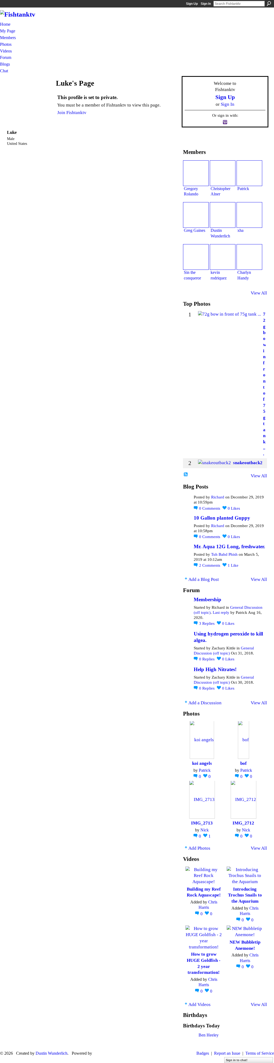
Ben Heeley (209, 1035)
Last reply (221, 612)
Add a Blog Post (203, 579)
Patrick (243, 188)
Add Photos (199, 848)
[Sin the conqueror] (196, 257)
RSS (186, 474)
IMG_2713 (202, 823)
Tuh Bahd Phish (224, 554)
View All (259, 293)
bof (243, 763)
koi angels (202, 763)
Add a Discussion (205, 702)
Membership (207, 599)
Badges (202, 1053)
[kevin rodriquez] (222, 257)
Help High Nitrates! (215, 669)
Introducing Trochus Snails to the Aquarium (245, 895)
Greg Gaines (194, 230)
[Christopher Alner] (222, 173)
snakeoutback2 (247, 462)
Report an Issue (227, 1053)
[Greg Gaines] (196, 215)
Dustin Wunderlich (51, 1053)
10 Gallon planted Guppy (222, 518)
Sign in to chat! (237, 1060)
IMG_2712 (243, 823)
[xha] (249, 215)
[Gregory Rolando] (196, 173)
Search (269, 3)
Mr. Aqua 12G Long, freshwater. (229, 546)
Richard (217, 497)
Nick (204, 830)
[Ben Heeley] (189, 1042)
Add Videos (199, 1004)
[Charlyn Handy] (249, 257)
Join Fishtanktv (71, 112)
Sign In (206, 4)
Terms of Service (259, 1053)
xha (240, 230)
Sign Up (192, 4)
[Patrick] (249, 173)
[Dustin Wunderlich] (222, 215)
